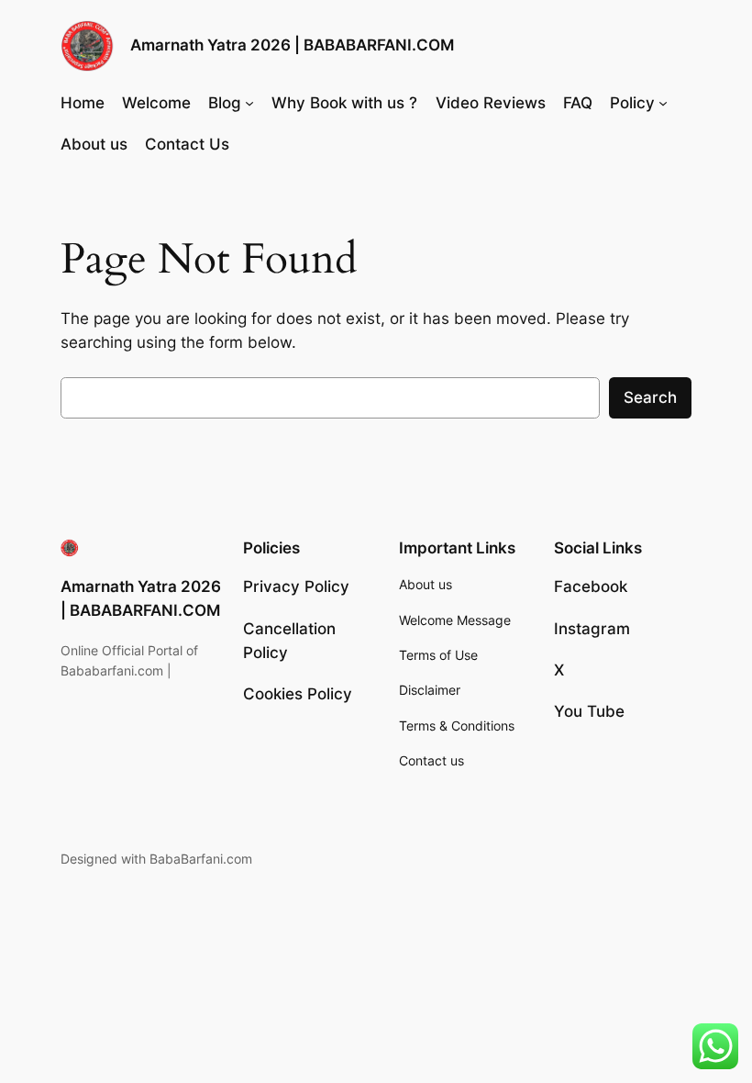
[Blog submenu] (249, 102)
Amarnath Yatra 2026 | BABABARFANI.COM (292, 45)
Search (650, 397)
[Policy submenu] (663, 102)
